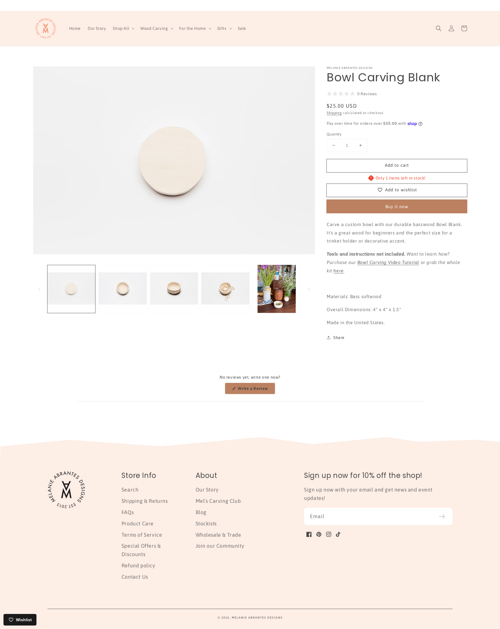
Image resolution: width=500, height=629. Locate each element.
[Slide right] (308, 289)
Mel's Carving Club (218, 501)
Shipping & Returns (145, 501)
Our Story (207, 490)
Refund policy (138, 565)
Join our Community (220, 546)
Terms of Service (142, 535)
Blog (201, 512)
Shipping (334, 113)
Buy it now (396, 206)
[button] (123, 28)
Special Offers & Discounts (141, 550)
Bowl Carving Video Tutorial (388, 262)
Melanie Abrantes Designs (257, 617)
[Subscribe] (441, 516)
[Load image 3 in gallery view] (174, 289)
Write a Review (256, 390)
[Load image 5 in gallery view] (277, 289)
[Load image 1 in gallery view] (71, 289)
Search (130, 490)
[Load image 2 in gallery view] (122, 289)
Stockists (206, 523)
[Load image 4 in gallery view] (225, 289)
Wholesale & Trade (218, 535)
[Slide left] (39, 289)
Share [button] (339, 337)
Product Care (138, 523)
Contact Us (135, 577)
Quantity (334, 134)
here (338, 270)
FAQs (128, 512)
